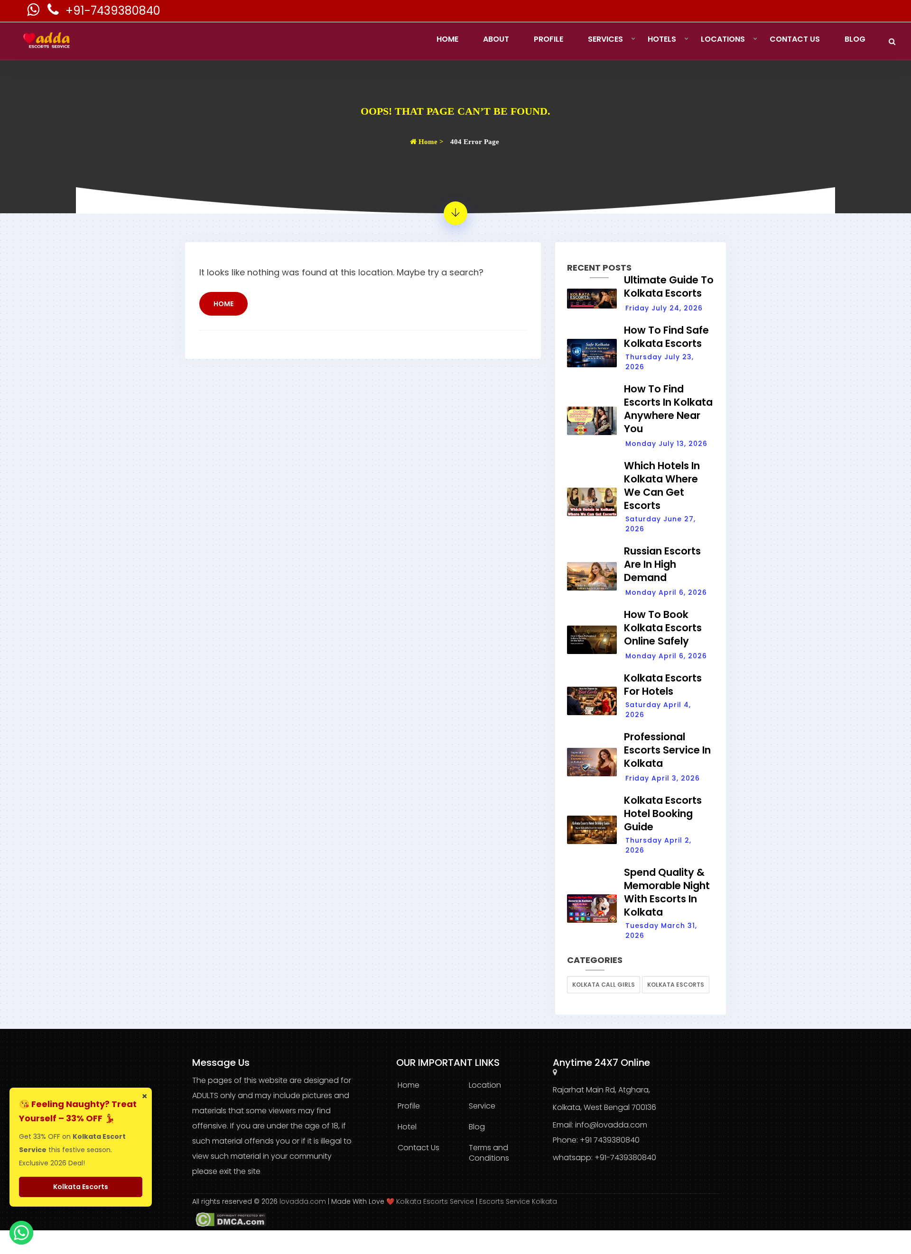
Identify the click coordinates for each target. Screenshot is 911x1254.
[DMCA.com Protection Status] (229, 1219)
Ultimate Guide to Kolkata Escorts (669, 286)
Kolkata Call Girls (603, 985)
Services (605, 39)
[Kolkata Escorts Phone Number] (54, 12)
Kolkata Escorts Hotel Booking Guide (663, 813)
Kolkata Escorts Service (435, 1201)
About (496, 39)
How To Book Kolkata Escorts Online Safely (663, 628)
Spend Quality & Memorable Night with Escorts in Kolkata (667, 892)
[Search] (892, 41)
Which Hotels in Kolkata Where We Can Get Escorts (662, 485)
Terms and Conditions (489, 1152)
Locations (723, 39)
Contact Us (795, 39)
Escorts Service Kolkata (518, 1201)
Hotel (407, 1126)
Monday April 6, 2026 (666, 592)
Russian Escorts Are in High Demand (662, 564)
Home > (430, 141)
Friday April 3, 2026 (662, 778)
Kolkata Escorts (675, 985)
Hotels (662, 39)
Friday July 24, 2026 (664, 308)
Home (447, 39)
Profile (548, 39)
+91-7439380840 (112, 10)
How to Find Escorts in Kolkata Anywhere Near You (668, 409)
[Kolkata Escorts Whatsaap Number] (34, 12)
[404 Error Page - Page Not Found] (455, 213)
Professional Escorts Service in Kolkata (667, 750)
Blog (855, 39)
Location (485, 1085)
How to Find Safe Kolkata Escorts (666, 336)
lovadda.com (303, 1201)
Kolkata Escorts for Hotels (663, 684)
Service (482, 1105)
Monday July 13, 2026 (666, 443)
